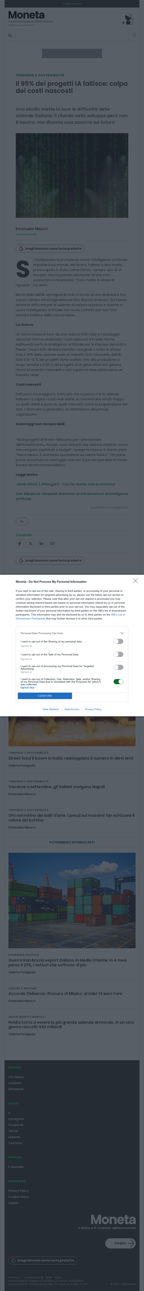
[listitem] (72, 633)
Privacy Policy (93, 709)
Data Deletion (51, 709)
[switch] (118, 641)
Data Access (72, 709)
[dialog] (72, 645)
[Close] (136, 582)
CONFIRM (45, 696)
